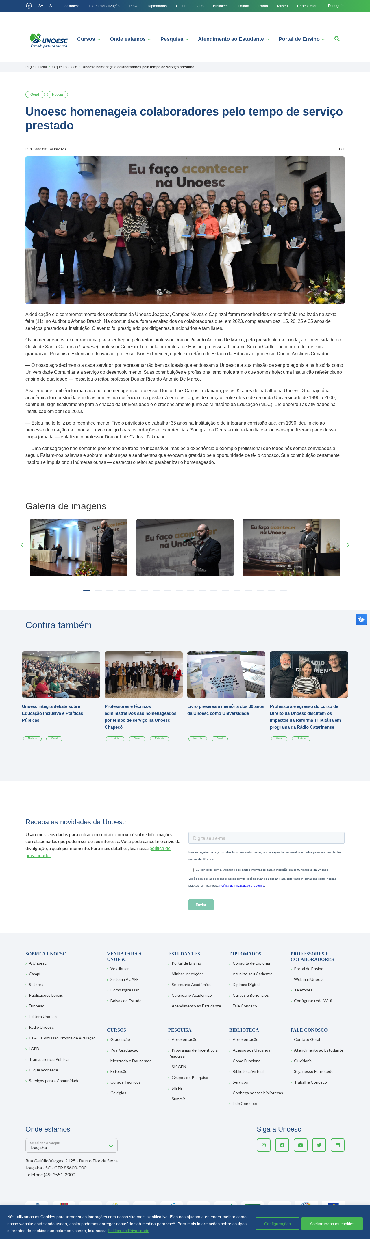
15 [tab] (248, 590)
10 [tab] (190, 590)
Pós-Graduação (124, 1050)
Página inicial (36, 67)
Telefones (303, 989)
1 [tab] (86, 590)
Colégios (118, 1092)
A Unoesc (71, 6)
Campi (34, 973)
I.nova (133, 6)
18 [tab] (283, 590)
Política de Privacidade (128, 1230)
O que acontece (43, 1069)
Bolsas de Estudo (126, 1000)
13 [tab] (225, 590)
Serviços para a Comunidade (54, 1080)
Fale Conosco (245, 1005)
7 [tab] (156, 590)
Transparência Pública (49, 1059)
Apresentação (184, 1039)
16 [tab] (260, 590)
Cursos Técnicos (125, 1082)
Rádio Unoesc (41, 1027)
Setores (36, 984)
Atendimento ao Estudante (231, 39)
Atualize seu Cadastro (253, 973)
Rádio (263, 6)
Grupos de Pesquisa (190, 1077)
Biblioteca (221, 6)
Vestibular (119, 968)
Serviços (240, 1082)
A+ (40, 6)
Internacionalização (104, 6)
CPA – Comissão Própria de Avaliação (62, 1037)
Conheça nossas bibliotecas (258, 1092)
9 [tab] (179, 590)
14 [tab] (237, 590)
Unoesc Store (308, 6)
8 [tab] (167, 590)
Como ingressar (124, 989)
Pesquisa (171, 39)
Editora (243, 6)
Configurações (277, 1223)
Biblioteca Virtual (248, 1071)
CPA (200, 6)
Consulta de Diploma (251, 963)
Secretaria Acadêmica (191, 984)
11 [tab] (202, 590)
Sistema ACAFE (124, 979)
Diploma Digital (246, 984)
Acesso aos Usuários (251, 1050)
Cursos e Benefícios (251, 995)
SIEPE (177, 1088)
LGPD (34, 1048)
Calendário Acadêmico (192, 995)
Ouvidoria (303, 1060)
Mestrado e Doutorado (131, 1060)
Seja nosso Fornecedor (314, 1071)
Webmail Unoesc (309, 979)
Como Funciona (246, 1060)
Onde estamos (128, 39)
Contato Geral (307, 1039)
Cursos (86, 39)
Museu (282, 6)
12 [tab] (213, 590)
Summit (178, 1098)
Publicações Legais (46, 995)
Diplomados (157, 6)
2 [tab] (98, 590)
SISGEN (179, 1066)
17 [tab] (271, 590)
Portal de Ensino (299, 39)
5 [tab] (133, 590)
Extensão (118, 1071)
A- (51, 6)
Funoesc (36, 1005)
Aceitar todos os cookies (332, 1223)
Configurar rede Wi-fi (313, 1000)
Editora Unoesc (43, 1016)
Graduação (120, 1039)
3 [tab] (109, 590)
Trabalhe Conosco (310, 1082)
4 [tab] (121, 590)
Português (336, 6)
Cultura (182, 6)
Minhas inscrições (188, 973)
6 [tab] (144, 590)
